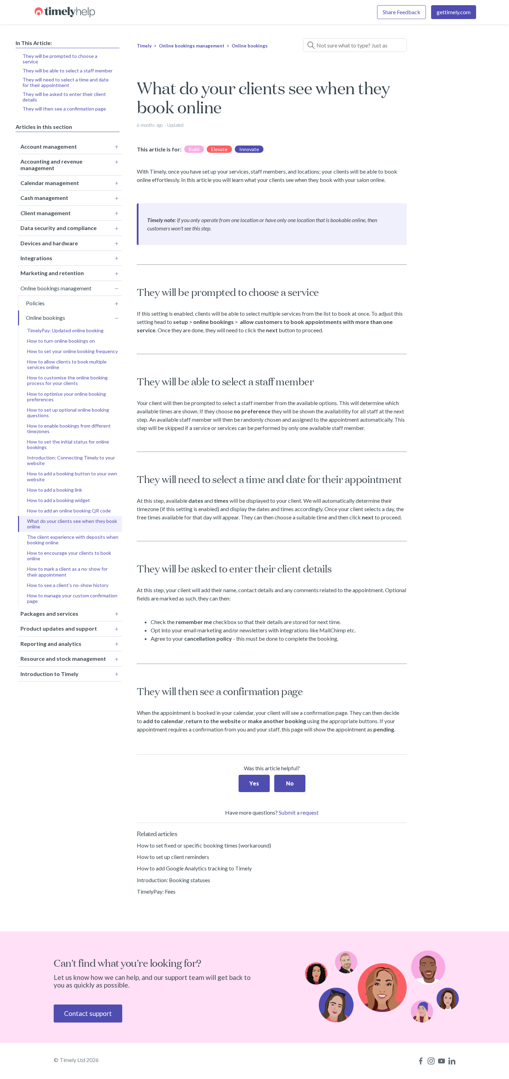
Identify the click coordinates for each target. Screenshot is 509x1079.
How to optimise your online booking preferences (66, 396)
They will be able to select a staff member (68, 70)
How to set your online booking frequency (72, 351)
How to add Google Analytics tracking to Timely (194, 868)
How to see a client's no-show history (67, 585)
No (290, 783)
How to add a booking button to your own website (72, 476)
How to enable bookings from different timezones (69, 428)
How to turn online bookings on (61, 341)
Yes (254, 783)
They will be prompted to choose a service (60, 58)
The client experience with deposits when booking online (72, 539)
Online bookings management (191, 46)
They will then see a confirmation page (64, 109)
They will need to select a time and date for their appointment (66, 82)
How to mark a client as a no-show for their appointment (67, 571)
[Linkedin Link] (451, 1061)
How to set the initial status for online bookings (68, 444)
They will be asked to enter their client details (64, 97)
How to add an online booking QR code (69, 511)
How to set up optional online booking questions (68, 412)
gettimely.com (454, 12)
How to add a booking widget (58, 500)
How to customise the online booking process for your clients (67, 380)
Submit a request (299, 812)
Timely (144, 46)
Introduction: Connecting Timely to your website (71, 460)
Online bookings (250, 46)
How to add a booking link (54, 490)
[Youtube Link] (441, 1061)
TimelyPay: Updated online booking (65, 330)
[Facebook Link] (420, 1061)
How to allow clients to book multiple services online (67, 364)
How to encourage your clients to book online (69, 555)
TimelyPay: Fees (156, 891)
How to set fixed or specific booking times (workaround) (204, 845)
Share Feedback (401, 12)
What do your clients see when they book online (72, 523)
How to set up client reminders (173, 856)
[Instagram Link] (431, 1061)
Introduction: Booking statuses (173, 880)
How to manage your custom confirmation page (72, 598)
